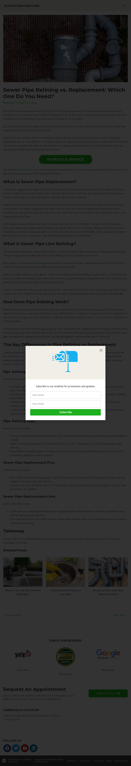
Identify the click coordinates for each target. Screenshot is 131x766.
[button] (101, 350)
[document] (65, 383)
